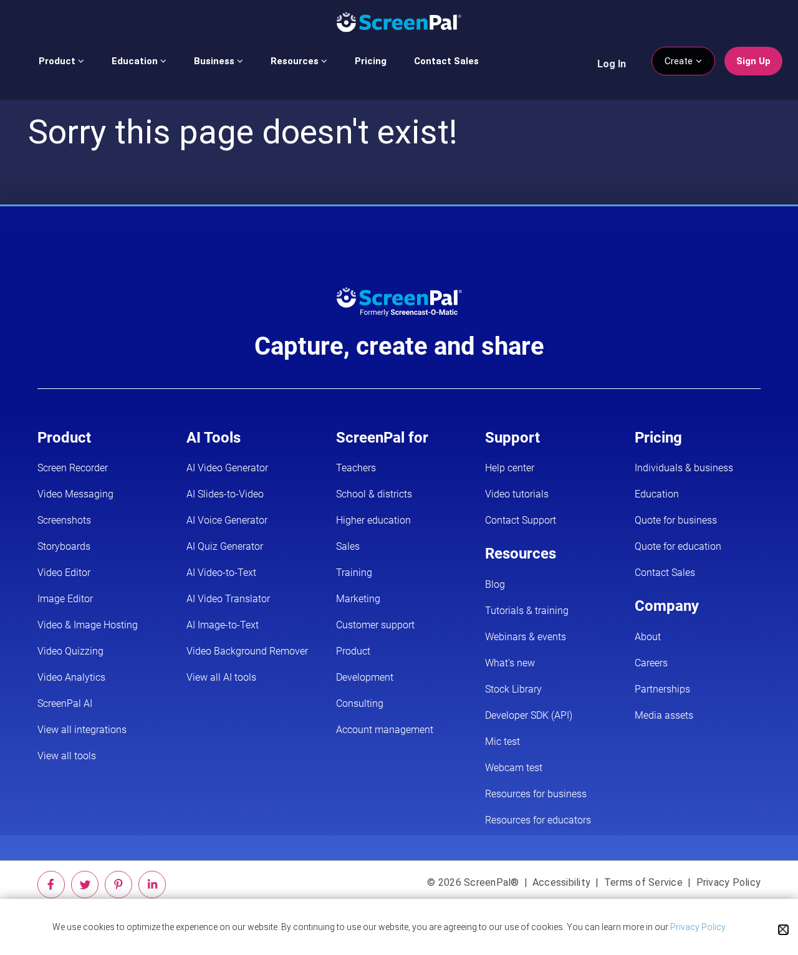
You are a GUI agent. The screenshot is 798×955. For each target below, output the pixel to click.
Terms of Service (643, 882)
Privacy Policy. (698, 927)
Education (136, 61)
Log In (611, 64)
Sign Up (753, 61)
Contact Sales (446, 61)
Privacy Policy (728, 882)
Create (680, 61)
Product (58, 61)
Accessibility (561, 882)
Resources (296, 61)
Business (215, 61)
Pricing (371, 61)
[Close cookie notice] (783, 930)
